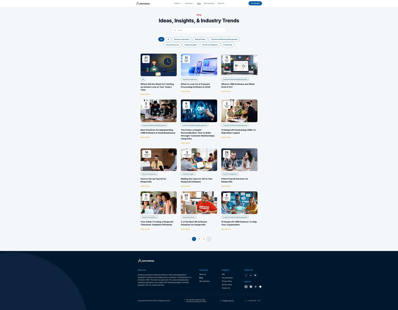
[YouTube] (255, 275)
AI (168, 39)
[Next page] (209, 239)
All (161, 39)
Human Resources (172, 45)
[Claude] (250, 286)
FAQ (223, 274)
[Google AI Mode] (260, 286)
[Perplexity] (255, 286)
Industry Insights (191, 45)
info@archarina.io (228, 300)
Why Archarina (209, 3)
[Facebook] (246, 275)
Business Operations (182, 39)
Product (177, 3)
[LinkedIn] (250, 275)
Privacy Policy (227, 281)
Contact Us (226, 288)
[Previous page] (189, 239)
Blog (199, 3)
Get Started (255, 3)
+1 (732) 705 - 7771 (254, 300)
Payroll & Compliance (210, 45)
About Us (221, 3)
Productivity (227, 45)
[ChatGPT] (246, 286)
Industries (188, 3)
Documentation (227, 278)
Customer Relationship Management (224, 39)
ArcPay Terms (227, 284)
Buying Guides (200, 39)
